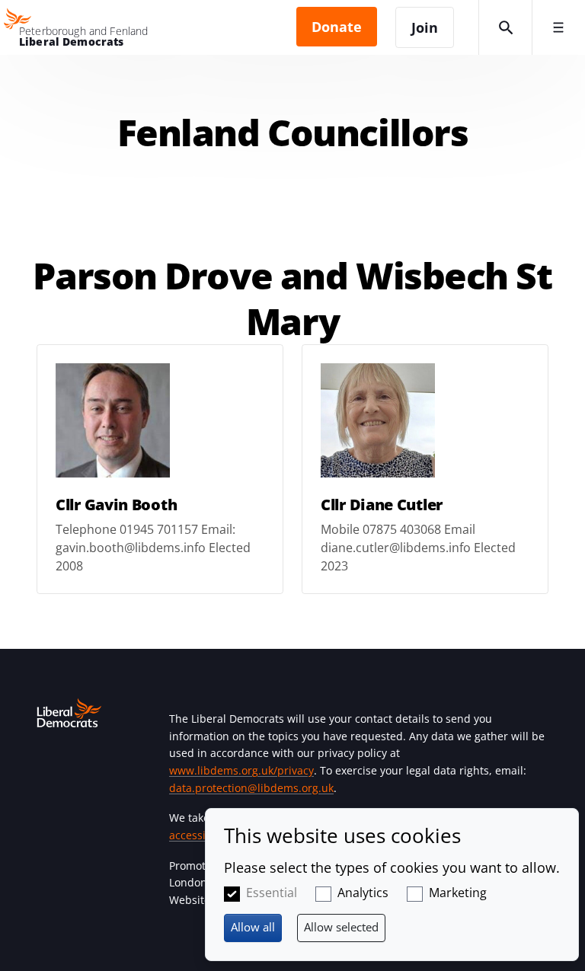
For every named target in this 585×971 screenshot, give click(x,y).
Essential (271, 892)
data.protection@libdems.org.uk (251, 788)
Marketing (458, 892)
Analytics (362, 892)
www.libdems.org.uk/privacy (241, 770)
